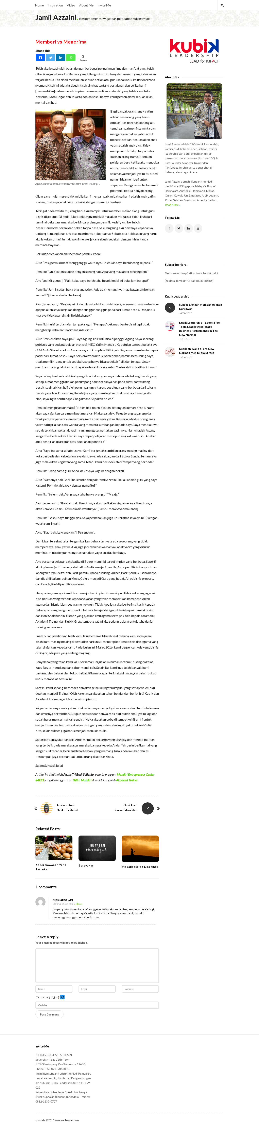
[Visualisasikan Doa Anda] (140, 849)
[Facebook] (40, 57)
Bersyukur (86, 865)
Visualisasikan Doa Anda (140, 866)
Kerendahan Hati (126, 810)
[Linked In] (188, 228)
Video (71, 5)
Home (39, 5)
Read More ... (173, 204)
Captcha (41, 997)
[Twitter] (50, 57)
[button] (62, 997)
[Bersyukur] (97, 848)
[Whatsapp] (70, 57)
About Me (86, 5)
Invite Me (104, 5)
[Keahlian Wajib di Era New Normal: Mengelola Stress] (170, 352)
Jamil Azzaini (55, 17)
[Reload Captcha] (62, 997)
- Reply (78, 903)
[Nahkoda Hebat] (46, 808)
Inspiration (55, 5)
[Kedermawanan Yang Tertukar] (53, 848)
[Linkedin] (60, 57)
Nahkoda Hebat (67, 810)
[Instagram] (198, 228)
